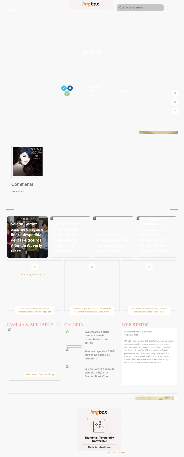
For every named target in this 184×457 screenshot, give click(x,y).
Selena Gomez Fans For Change (40, 374)
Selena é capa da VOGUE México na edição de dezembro (100, 355)
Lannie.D (122, 453)
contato (136, 331)
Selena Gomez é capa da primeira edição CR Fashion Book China (99, 372)
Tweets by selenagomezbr (34, 274)
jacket (92, 52)
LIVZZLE (111, 453)
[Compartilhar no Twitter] (64, 87)
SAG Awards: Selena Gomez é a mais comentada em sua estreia (97, 337)
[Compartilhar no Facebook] (70, 87)
